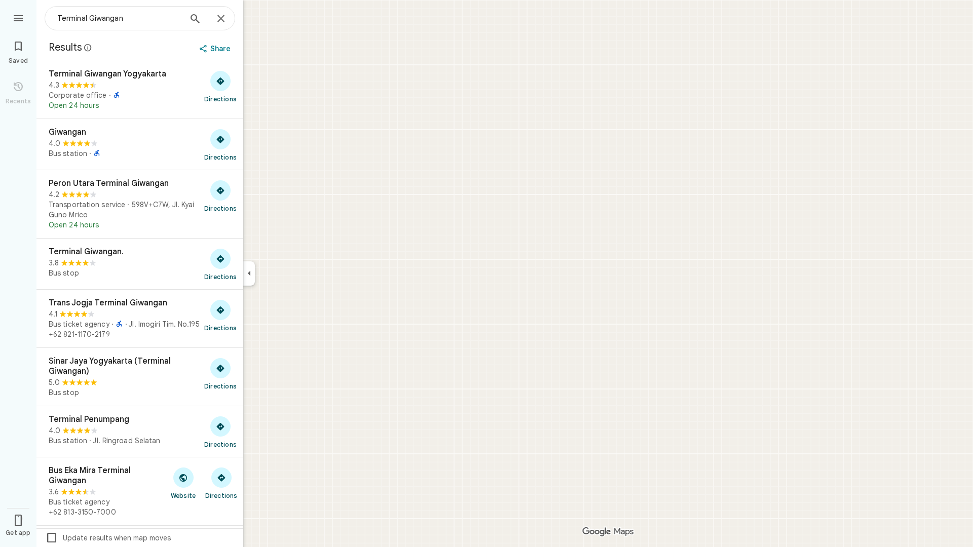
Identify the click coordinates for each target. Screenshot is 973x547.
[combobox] (119, 18)
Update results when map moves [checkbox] (108, 538)
